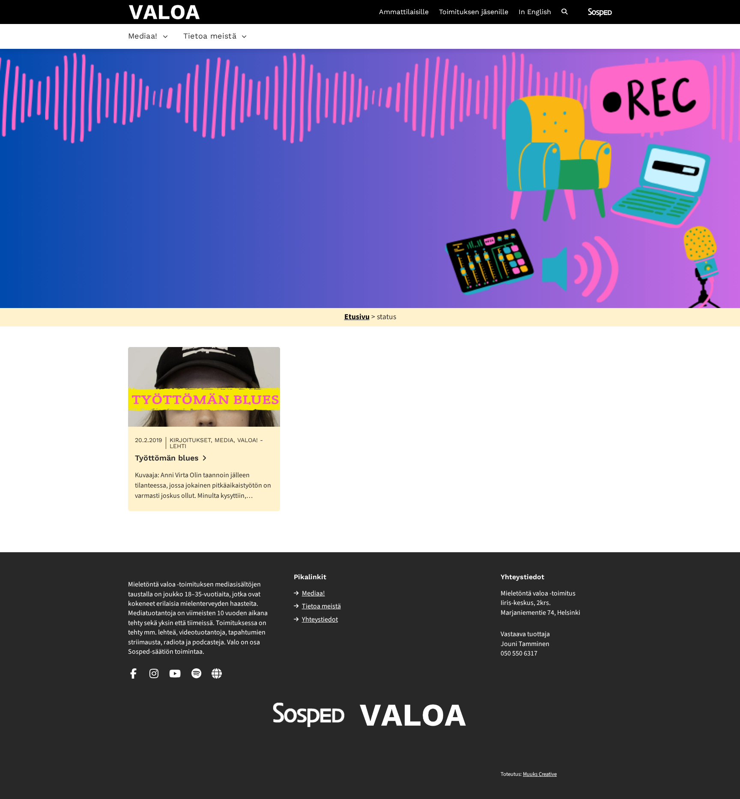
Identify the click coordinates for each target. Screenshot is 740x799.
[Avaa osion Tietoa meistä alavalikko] (244, 36)
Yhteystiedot (320, 619)
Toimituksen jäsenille (473, 12)
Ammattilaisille (404, 12)
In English (535, 12)
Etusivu (357, 316)
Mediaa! (143, 35)
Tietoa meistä (210, 35)
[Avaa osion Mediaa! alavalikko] (165, 36)
